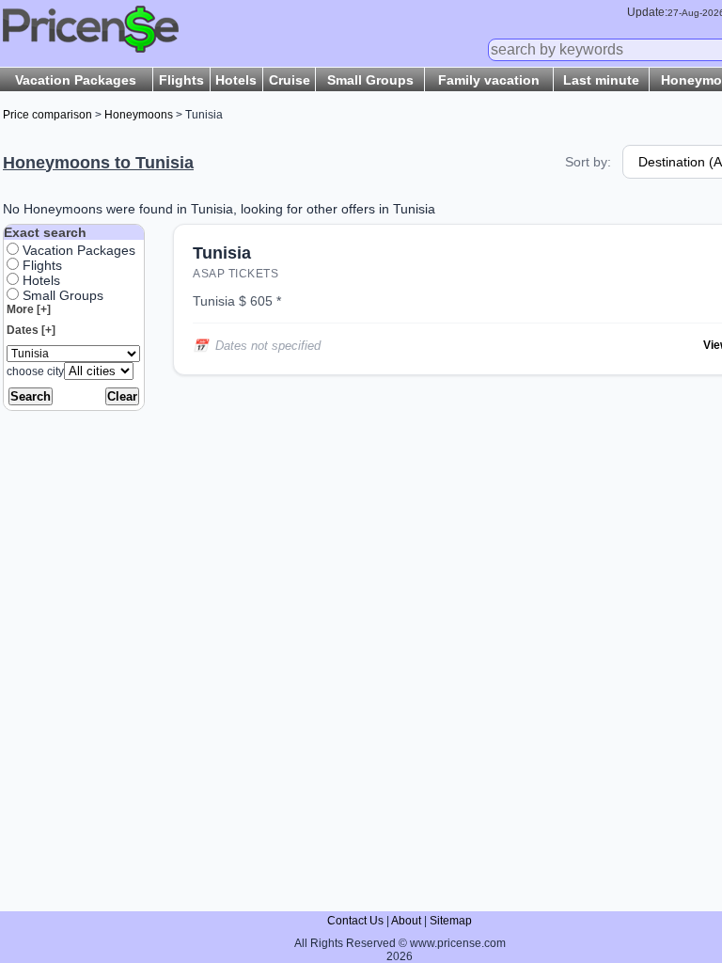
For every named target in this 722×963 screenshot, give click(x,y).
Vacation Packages (75, 79)
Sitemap (451, 920)
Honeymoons (138, 114)
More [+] (29, 309)
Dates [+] (31, 330)
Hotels (236, 79)
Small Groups (370, 79)
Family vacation (489, 79)
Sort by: (588, 161)
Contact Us (355, 920)
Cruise (289, 79)
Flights (181, 79)
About (406, 920)
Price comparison (47, 114)
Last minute (601, 79)
